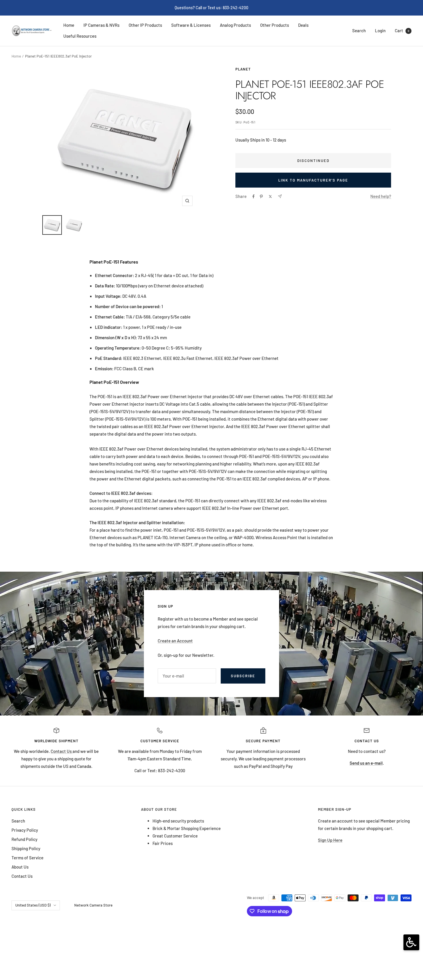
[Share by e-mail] (280, 196)
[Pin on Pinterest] (261, 196)
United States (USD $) (33, 905)
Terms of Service (27, 857)
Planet (243, 69)
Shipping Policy (26, 848)
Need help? (380, 196)
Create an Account (175, 640)
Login (380, 30)
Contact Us (62, 751)
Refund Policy (24, 839)
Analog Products (235, 25)
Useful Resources (79, 36)
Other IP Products (145, 25)
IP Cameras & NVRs (101, 25)
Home (68, 25)
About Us (20, 866)
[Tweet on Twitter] (270, 196)
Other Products (274, 25)
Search (359, 30)
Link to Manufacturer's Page (313, 180)
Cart (402, 30)
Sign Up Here (330, 840)
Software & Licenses (191, 25)
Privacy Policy (25, 830)
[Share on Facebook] (253, 196)
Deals (303, 25)
